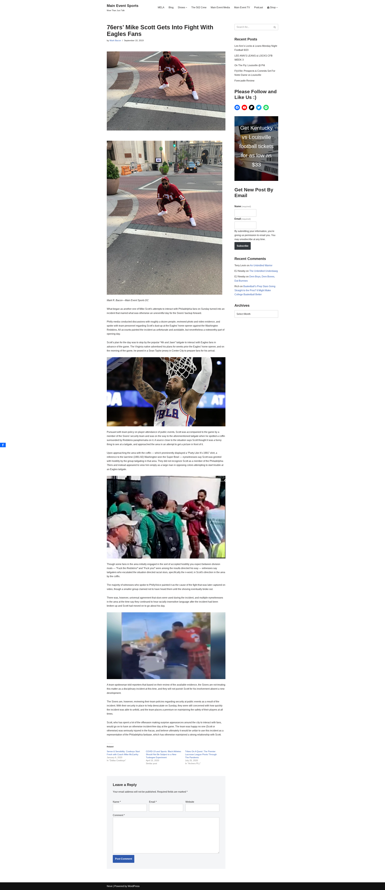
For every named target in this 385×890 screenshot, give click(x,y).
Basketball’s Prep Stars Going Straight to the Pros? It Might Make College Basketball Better (254, 290)
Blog (171, 7)
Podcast (258, 7)
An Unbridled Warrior (261, 265)
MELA (161, 7)
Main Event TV (242, 7)
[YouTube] (244, 107)
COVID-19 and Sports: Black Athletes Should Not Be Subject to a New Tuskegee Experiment (163, 754)
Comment (119, 815)
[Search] (274, 27)
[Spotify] (266, 107)
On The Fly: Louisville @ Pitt (249, 65)
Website (189, 802)
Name (117, 802)
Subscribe (242, 246)
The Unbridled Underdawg (263, 271)
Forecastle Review (244, 80)
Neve (109, 886)
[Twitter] (259, 107)
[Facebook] (237, 107)
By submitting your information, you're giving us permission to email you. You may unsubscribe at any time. (254, 235)
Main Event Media (220, 7)
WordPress (134, 886)
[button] (186, 7)
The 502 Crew (198, 7)
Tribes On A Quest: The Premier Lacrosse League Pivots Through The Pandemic (201, 754)
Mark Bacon (115, 40)
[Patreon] (251, 107)
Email (153, 802)
